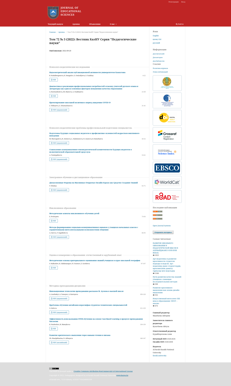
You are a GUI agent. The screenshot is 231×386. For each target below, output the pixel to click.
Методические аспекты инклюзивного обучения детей (74, 213)
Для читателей (158, 54)
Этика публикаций (160, 72)
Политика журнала (160, 68)
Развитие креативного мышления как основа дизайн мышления (166, 290)
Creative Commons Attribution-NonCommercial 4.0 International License (103, 371)
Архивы (76, 24)
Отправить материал (163, 232)
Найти (180, 24)
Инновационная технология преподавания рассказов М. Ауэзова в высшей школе (86, 291)
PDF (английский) (60, 342)
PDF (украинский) (60, 110)
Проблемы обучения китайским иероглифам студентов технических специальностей (88, 305)
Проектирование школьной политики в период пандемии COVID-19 (80, 102)
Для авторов (158, 57)
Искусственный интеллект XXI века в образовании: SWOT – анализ (166, 301)
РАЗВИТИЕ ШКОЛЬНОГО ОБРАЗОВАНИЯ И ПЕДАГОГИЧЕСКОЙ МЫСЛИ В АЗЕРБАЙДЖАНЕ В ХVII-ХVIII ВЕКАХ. (165, 248)
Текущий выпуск (55, 24)
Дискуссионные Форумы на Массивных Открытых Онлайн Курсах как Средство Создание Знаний (93, 183)
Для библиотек (158, 61)
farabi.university (159, 355)
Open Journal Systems (162, 225)
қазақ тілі (157, 39)
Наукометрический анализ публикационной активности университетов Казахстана (87, 72)
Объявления (94, 24)
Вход (183, 2)
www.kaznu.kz (122, 375)
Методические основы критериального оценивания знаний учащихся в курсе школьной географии (94, 260)
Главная (52, 32)
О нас (112, 24)
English (156, 35)
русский (156, 43)
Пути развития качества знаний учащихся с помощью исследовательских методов (167, 279)
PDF (54, 80)
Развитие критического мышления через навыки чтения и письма (79, 335)
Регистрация (174, 2)
